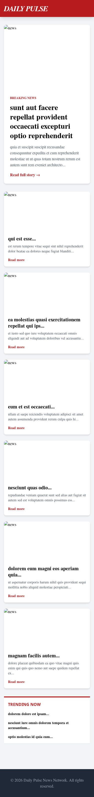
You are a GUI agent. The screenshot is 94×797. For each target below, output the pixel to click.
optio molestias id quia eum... (30, 736)
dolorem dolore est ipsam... (28, 713)
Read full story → (25, 174)
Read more (16, 259)
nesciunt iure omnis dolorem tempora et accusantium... (38, 725)
